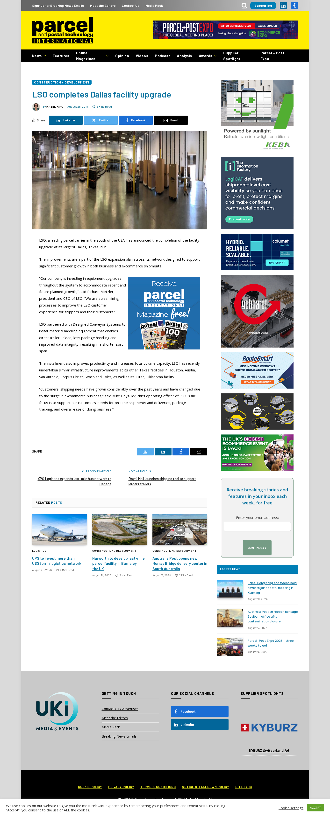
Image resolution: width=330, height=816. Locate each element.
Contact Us (130, 5)
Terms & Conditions (158, 787)
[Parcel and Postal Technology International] (62, 30)
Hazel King (55, 106)
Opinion (122, 56)
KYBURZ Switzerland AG (269, 750)
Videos (142, 56)
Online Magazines (85, 56)
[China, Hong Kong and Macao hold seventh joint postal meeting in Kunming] (230, 589)
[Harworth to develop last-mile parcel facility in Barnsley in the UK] (119, 529)
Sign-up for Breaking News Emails (58, 5)
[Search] (244, 5)
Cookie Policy (90, 787)
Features (61, 56)
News (37, 56)
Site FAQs (243, 787)
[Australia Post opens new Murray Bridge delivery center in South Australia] (179, 529)
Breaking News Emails (119, 736)
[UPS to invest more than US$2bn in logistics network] (59, 529)
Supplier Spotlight (232, 56)
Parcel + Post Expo (272, 56)
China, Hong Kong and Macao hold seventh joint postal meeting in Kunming (272, 587)
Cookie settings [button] (291, 808)
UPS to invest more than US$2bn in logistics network (56, 561)
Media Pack (154, 5)
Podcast (162, 56)
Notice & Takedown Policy (205, 787)
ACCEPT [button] (315, 807)
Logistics (39, 550)
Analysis (184, 56)
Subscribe (263, 5)
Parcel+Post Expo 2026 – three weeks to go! (271, 642)
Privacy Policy (121, 787)
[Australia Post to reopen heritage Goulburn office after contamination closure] (230, 618)
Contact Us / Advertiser (120, 708)
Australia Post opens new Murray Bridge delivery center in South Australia (179, 563)
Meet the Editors (102, 5)
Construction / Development (62, 82)
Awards (205, 56)
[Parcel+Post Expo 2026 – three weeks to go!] (230, 647)
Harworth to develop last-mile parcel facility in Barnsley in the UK (118, 563)
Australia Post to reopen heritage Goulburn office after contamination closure (273, 616)
